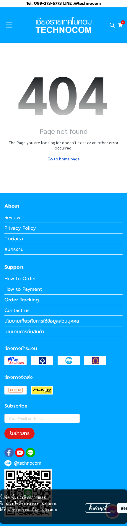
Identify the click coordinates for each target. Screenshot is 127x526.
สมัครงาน (14, 249)
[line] (30, 452)
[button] (112, 25)
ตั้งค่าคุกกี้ (98, 508)
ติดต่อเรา (13, 238)
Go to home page (64, 158)
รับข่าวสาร (19, 433)
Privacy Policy (20, 228)
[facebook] (9, 452)
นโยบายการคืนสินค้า (24, 331)
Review (12, 217)
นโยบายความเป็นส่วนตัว (28, 509)
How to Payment (23, 289)
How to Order (20, 278)
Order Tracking (21, 299)
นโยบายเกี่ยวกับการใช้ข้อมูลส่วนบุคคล (41, 321)
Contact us (17, 310)
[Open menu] (9, 25)
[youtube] (20, 452)
